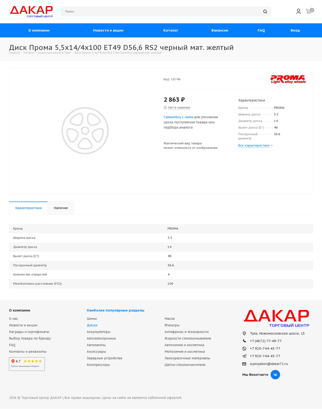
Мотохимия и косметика (185, 351)
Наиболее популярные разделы (115, 310)
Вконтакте (275, 374)
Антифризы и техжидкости (187, 332)
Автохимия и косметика (184, 345)
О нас (13, 318)
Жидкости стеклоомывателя (188, 338)
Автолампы (96, 345)
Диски (92, 325)
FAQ (12, 345)
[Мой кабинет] (298, 11)
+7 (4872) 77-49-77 (265, 341)
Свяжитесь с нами (178, 117)
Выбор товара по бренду (30, 338)
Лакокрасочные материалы (187, 358)
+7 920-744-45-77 (264, 348)
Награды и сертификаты (29, 332)
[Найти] (265, 11)
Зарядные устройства (104, 358)
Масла (170, 318)
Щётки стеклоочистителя (185, 365)
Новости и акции (23, 325)
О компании (19, 310)
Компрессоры (98, 365)
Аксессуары (96, 351)
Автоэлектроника (101, 338)
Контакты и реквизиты (27, 351)
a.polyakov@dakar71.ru (269, 364)
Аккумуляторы (98, 332)
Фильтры (172, 325)
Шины (92, 318)
